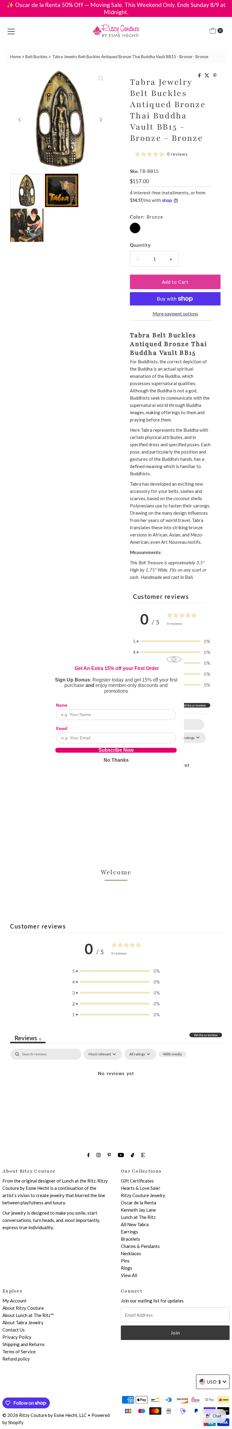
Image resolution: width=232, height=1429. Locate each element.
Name (61, 705)
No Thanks (116, 760)
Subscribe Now (116, 750)
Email (61, 728)
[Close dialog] (174, 659)
